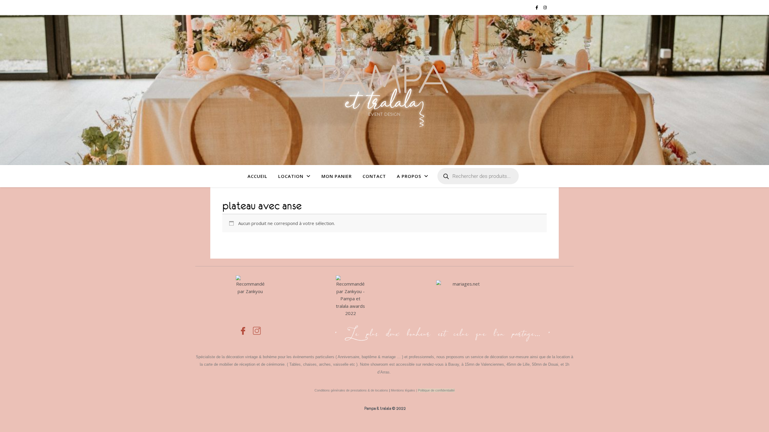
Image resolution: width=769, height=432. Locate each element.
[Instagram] (257, 327)
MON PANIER (336, 176)
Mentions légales (403, 390)
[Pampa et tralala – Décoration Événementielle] (384, 89)
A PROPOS (409, 176)
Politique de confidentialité (436, 390)
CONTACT (374, 176)
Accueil (257, 176)
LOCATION (290, 176)
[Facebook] (243, 327)
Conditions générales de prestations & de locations (351, 390)
